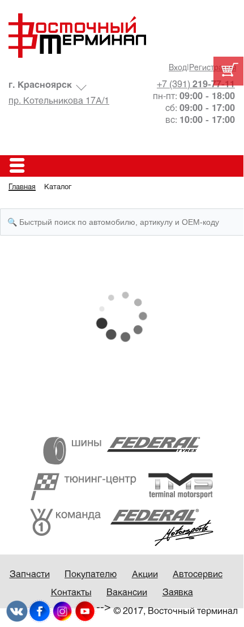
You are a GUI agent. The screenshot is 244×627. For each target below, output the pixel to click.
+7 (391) (196, 84)
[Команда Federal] (121, 527)
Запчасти (30, 574)
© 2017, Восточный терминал (176, 611)
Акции (145, 574)
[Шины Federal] (121, 450)
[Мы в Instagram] (62, 610)
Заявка (177, 592)
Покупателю (91, 574)
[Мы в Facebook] (39, 610)
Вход (178, 68)
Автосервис (197, 574)
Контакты (71, 592)
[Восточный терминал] (121, 35)
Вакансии (126, 592)
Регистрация (212, 68)
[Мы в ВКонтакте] (17, 610)
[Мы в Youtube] (85, 610)
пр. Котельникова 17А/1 (58, 101)
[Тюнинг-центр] (122, 486)
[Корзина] (228, 71)
